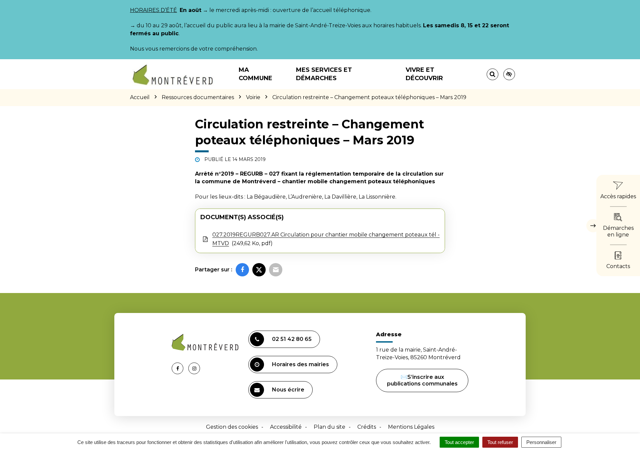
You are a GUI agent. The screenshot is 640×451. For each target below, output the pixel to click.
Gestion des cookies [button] (232, 427)
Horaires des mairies (300, 364)
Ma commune (255, 74)
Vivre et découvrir (424, 74)
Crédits (366, 427)
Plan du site (329, 427)
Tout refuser (500, 442)
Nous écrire (288, 389)
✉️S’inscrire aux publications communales (422, 380)
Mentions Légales (411, 427)
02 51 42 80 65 (292, 339)
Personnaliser (541, 442)
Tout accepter (459, 442)
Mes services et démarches (324, 74)
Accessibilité (286, 427)
